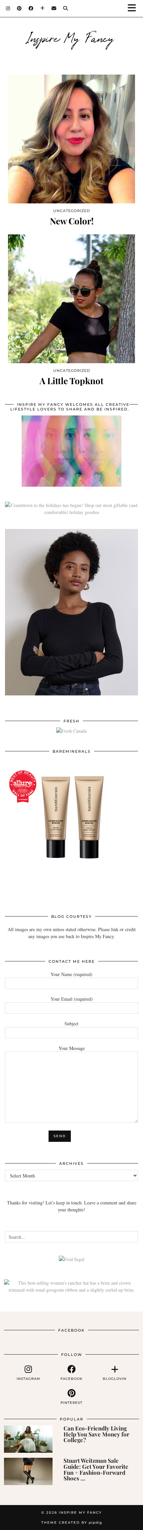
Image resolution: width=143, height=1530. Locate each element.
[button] (134, 8)
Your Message (72, 1048)
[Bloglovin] (42, 8)
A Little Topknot (71, 381)
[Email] (54, 8)
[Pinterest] (19, 8)
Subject (71, 1023)
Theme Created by (71, 1522)
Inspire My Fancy (71, 37)
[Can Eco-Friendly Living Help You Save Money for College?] (28, 1439)
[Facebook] (31, 8)
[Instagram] (8, 8)
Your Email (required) (72, 999)
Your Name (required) (71, 974)
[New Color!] (71, 139)
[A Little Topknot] (71, 298)
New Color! (71, 221)
